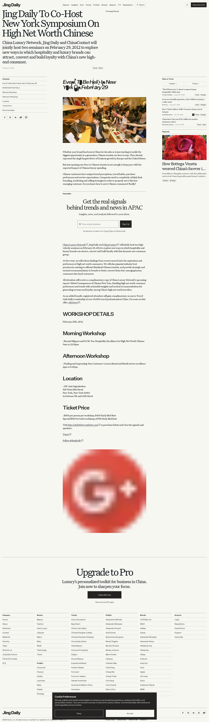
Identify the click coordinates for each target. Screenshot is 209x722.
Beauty (40, 619)
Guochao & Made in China (81, 685)
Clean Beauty (76, 646)
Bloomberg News (168, 124)
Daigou (74, 654)
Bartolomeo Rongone (114, 637)
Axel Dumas (111, 633)
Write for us (7, 650)
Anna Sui (144, 663)
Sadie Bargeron (167, 115)
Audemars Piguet (147, 685)
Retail (39, 646)
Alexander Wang (147, 641)
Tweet (66, 434)
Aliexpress (144, 650)
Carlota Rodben (167, 95)
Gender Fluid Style (78, 680)
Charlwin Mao (111, 663)
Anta (142, 667)
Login (111, 602)
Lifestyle (40, 633)
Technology (42, 650)
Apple (142, 672)
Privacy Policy (108, 231)
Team (4, 646)
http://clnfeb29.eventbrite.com (83, 424)
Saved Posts (180, 628)
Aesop (143, 633)
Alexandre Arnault (113, 628)
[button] (187, 4)
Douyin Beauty (77, 659)
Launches (41, 680)
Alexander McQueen (114, 624)
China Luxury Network (74, 244)
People (40, 689)
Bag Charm (75, 624)
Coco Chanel (111, 685)
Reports (112, 5)
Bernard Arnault (112, 646)
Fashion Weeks (77, 667)
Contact (5, 633)
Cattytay (109, 659)
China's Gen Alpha (78, 628)
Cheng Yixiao (111, 676)
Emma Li (165, 105)
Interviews (75, 689)
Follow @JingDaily (72, 440)
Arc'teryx (144, 676)
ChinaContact (110, 244)
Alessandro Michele (114, 619)
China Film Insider (9, 659)
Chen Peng (110, 667)
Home (4, 619)
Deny (79, 713)
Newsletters (128, 5)
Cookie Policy (121, 720)
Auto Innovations (78, 619)
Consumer (41, 667)
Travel (95, 68)
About (5, 624)
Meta (39, 641)
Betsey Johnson (112, 650)
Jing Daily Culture (9, 654)
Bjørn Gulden (111, 654)
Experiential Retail (78, 663)
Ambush (143, 659)
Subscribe (179, 637)
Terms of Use (120, 231)
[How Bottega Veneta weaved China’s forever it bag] (184, 147)
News (101, 68)
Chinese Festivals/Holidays (82, 637)
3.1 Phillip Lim (145, 619)
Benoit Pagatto (112, 641)
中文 (4, 663)
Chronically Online (78, 641)
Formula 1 (75, 672)
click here (73, 302)
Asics (142, 680)
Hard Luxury (42, 628)
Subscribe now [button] (104, 595)
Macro (39, 637)
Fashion (165, 180)
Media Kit (6, 637)
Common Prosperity (79, 650)
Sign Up (125, 224)
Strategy (203, 95)
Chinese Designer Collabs (81, 633)
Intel (82, 5)
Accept (130, 713)
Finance (40, 672)
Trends (88, 5)
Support (178, 633)
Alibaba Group (146, 646)
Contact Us (143, 720)
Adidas (143, 628)
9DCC (142, 624)
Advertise (6, 628)
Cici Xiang (110, 680)
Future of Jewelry (78, 676)
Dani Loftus (110, 689)
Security (5, 641)
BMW (142, 689)
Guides (40, 676)
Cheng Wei (110, 672)
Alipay (142, 654)
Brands (105, 5)
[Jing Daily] (11, 5)
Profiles (96, 5)
